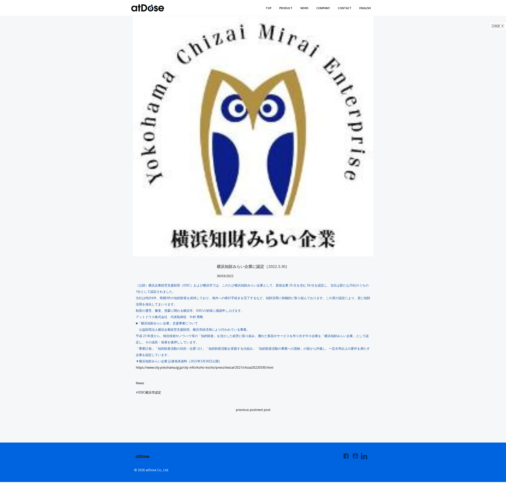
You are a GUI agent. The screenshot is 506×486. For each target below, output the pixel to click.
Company (323, 8)
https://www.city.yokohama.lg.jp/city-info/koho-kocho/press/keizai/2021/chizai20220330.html (204, 367)
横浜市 (150, 392)
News (304, 8)
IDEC (141, 392)
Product (286, 8)
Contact (344, 8)
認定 (158, 392)
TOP (268, 8)
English (365, 8)
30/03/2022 (225, 276)
